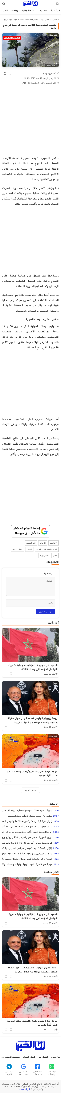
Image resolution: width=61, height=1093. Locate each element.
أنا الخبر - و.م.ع (50, 73)
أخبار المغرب (31, 543)
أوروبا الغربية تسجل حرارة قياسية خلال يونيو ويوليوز (27, 837)
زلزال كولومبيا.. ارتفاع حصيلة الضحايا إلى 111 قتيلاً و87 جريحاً (27, 826)
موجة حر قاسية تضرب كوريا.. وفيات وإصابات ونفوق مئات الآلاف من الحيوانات (27, 864)
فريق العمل (29, 1056)
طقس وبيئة (45, 19)
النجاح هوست (24, 1089)
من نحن (55, 1056)
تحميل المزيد (30, 790)
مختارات (43, 10)
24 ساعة (43, 543)
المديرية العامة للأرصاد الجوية (46, 549)
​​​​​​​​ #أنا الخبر (53, 543)
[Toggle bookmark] (9, 73)
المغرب (29, 549)
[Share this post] (4, 73)
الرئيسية (55, 10)
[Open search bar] (3, 3)
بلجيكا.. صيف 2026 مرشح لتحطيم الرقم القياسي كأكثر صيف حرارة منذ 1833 (27, 810)
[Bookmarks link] (57, 3)
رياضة (14, 10)
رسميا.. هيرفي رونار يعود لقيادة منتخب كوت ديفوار (27, 853)
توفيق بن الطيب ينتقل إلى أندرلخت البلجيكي (29, 815)
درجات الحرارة (17, 549)
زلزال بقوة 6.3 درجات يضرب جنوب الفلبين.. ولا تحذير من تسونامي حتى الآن (27, 848)
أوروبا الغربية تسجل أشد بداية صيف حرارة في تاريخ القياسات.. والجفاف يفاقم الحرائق (27, 831)
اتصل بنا (43, 1056)
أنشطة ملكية (28, 10)
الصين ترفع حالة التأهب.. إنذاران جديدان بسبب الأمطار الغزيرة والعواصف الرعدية (27, 858)
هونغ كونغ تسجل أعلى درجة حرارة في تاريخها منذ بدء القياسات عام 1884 (27, 842)
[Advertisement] (30, 123)
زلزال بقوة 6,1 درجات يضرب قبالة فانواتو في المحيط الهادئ (27, 821)
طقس (55, 556)
